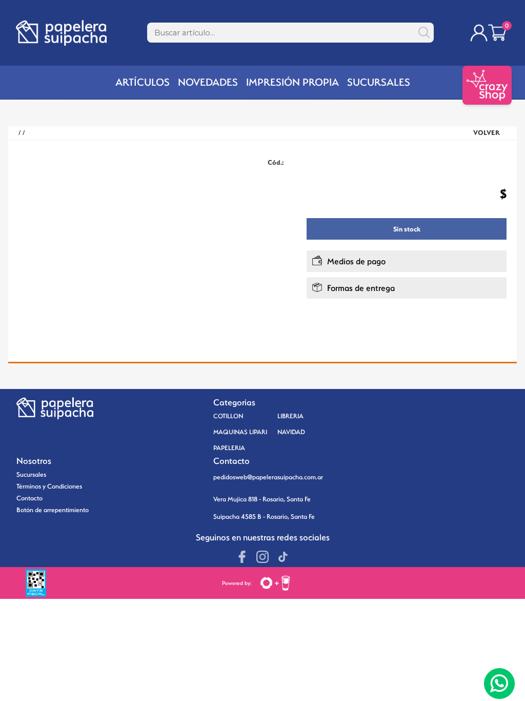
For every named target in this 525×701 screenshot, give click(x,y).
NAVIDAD (291, 432)
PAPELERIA (229, 448)
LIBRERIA (290, 416)
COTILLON (228, 416)
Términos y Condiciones (49, 486)
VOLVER (486, 133)
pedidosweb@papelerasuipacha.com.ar (268, 477)
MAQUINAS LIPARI (240, 432)
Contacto (29, 498)
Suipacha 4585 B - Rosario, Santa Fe (264, 516)
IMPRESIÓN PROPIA (292, 82)
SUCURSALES (378, 82)
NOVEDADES (208, 82)
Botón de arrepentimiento (52, 510)
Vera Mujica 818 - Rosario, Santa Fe (262, 499)
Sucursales (31, 474)
